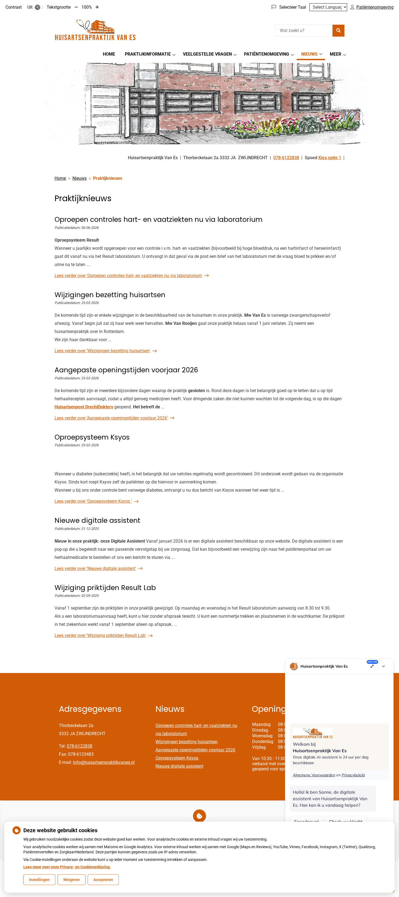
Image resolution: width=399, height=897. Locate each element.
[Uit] (39, 7)
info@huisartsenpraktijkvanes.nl (104, 762)
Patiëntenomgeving (266, 54)
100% (86, 7)
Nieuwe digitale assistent (179, 766)
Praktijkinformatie (148, 54)
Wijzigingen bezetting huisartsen (187, 741)
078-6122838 (79, 746)
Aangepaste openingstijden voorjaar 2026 (195, 749)
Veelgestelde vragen (207, 54)
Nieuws (309, 54)
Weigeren (71, 879)
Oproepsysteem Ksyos (177, 758)
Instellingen (39, 879)
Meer (335, 54)
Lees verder (128, 275)
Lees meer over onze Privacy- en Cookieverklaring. (67, 867)
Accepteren (103, 879)
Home (109, 54)
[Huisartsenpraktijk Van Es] (95, 30)
